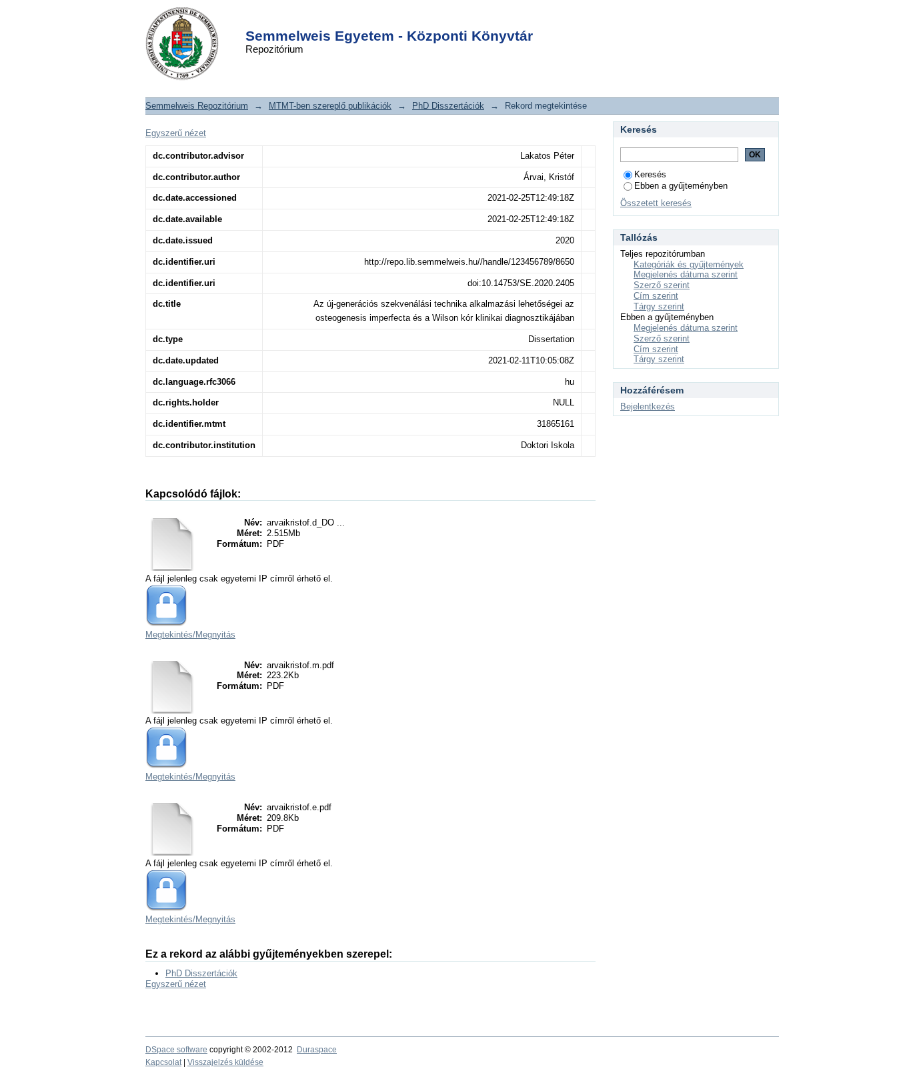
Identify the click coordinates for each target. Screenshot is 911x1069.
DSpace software (176, 1049)
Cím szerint (656, 296)
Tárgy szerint (659, 306)
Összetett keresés (656, 203)
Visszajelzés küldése (225, 1062)
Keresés (650, 174)
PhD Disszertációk (448, 106)
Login (431, 19)
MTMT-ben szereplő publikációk (330, 106)
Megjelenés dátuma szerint (686, 274)
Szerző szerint (662, 285)
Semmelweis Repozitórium (196, 106)
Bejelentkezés (647, 406)
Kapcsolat (163, 1062)
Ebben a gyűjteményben (681, 186)
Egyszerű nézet (175, 133)
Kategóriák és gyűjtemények (689, 264)
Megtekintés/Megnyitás (190, 635)
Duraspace (317, 1049)
